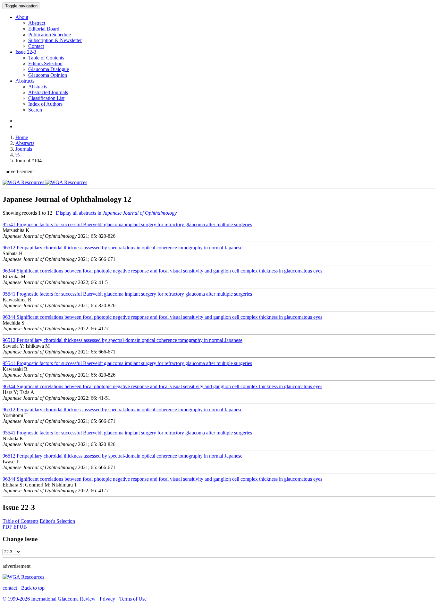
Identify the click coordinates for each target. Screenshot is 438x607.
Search (35, 109)
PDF (7, 527)
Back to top (33, 588)
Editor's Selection (57, 521)
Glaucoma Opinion (47, 75)
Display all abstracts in (116, 213)
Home (21, 137)
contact (10, 588)
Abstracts (24, 81)
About (21, 17)
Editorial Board (43, 28)
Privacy (107, 599)
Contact (36, 46)
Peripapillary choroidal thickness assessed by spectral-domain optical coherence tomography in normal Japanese (122, 247)
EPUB (20, 527)
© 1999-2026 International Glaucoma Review (49, 599)
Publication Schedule (49, 34)
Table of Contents (46, 57)
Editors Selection (45, 63)
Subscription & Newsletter (55, 40)
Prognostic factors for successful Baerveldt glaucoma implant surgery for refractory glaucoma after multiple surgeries (127, 224)
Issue (25, 52)
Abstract (36, 23)
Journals (23, 149)
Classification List (46, 98)
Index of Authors (45, 104)
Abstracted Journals (48, 92)
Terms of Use (133, 599)
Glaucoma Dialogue (48, 69)
